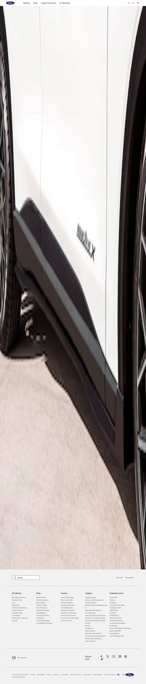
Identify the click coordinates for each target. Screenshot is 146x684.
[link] (32, 674)
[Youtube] (114, 656)
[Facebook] (102, 656)
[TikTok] (102, 659)
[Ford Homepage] (129, 674)
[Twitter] (107, 656)
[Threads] (125, 656)
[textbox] (26, 578)
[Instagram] (120, 656)
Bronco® (119, 577)
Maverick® (129, 577)
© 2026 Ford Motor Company (20, 674)
